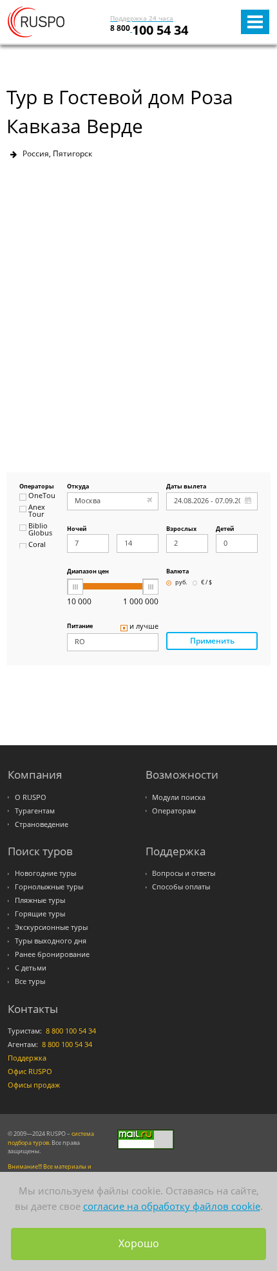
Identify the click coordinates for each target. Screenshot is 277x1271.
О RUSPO (30, 797)
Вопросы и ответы (183, 873)
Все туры (30, 981)
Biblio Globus (40, 530)
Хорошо (139, 1243)
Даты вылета (186, 486)
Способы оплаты (181, 886)
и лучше (143, 627)
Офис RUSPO (30, 1071)
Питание (80, 626)
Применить (212, 640)
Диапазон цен (88, 571)
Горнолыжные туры (49, 886)
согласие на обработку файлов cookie (171, 1206)
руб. (181, 582)
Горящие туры (40, 913)
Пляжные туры (40, 900)
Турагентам (35, 810)
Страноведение (41, 824)
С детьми (30, 967)
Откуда (78, 486)
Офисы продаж (34, 1085)
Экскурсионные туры (51, 927)
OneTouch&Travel (41, 496)
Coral (37, 545)
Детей (225, 529)
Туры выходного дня (50, 940)
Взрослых (181, 529)
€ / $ (206, 582)
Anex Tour (36, 511)
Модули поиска (178, 797)
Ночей (76, 529)
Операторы (36, 486)
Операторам (174, 810)
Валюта (177, 571)
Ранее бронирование (52, 954)
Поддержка (27, 1057)
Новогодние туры (45, 873)
